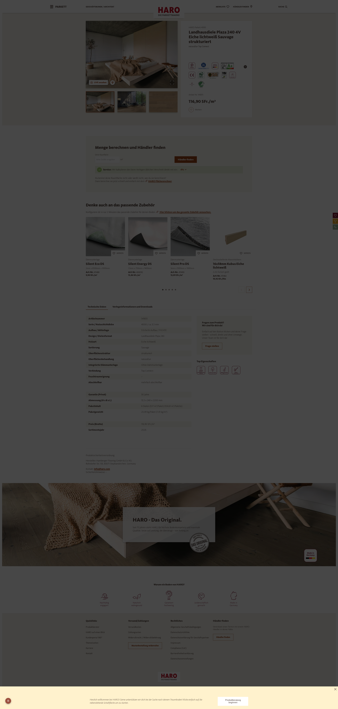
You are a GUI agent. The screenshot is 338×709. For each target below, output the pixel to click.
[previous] (241, 290)
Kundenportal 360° (94, 637)
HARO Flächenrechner (160, 181)
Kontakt (89, 653)
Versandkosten (134, 627)
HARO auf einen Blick (95, 632)
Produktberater (92, 627)
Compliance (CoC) (178, 648)
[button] (335, 215)
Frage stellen (212, 346)
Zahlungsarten (134, 632)
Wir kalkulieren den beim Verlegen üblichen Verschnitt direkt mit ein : (145, 169)
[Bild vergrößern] (172, 82)
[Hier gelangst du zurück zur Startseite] (169, 676)
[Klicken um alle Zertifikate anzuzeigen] (245, 66)
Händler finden (186, 159)
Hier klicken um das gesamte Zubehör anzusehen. (185, 212)
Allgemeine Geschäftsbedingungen (186, 627)
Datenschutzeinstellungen (182, 658)
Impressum (175, 643)
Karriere (89, 648)
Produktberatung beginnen (233, 701)
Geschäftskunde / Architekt (100, 7)
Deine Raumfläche (101, 155)
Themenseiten (92, 643)
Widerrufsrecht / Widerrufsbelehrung (144, 637)
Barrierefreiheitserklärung (182, 653)
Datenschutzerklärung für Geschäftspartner (190, 637)
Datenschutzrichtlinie (180, 632)
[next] (249, 290)
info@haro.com (102, 468)
